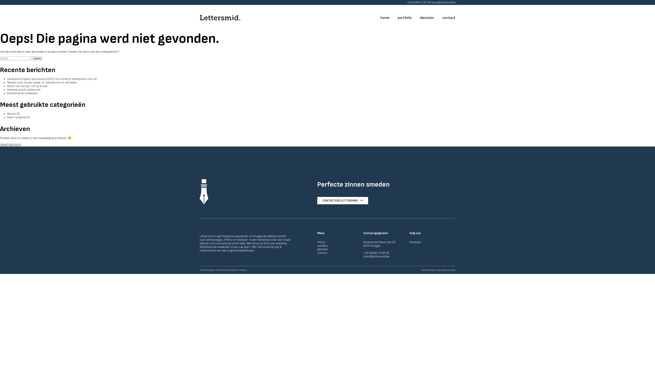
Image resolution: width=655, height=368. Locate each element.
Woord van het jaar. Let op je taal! (27, 86)
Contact (322, 253)
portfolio (405, 18)
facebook (415, 242)
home (384, 18)
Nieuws (11, 114)
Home (321, 242)
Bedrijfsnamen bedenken (22, 93)
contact (448, 18)
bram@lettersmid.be (376, 256)
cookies (242, 270)
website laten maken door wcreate (438, 270)
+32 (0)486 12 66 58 (376, 253)
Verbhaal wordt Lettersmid (23, 89)
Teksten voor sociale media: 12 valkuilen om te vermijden (42, 82)
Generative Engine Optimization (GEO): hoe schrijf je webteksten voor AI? (52, 79)
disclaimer (232, 270)
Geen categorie (16, 117)
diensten (427, 18)
